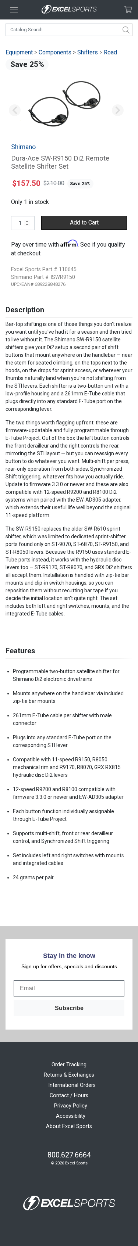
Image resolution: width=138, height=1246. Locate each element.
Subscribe (69, 1008)
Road (110, 52)
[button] (15, 110)
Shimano (23, 147)
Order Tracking (69, 1065)
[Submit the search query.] (126, 30)
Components (55, 52)
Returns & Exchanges (69, 1075)
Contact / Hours (69, 1095)
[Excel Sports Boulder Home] (69, 9)
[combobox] (69, 30)
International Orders (72, 1085)
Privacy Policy (70, 1106)
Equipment (19, 52)
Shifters (87, 52)
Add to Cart (84, 222)
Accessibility (70, 1116)
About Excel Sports (69, 1126)
